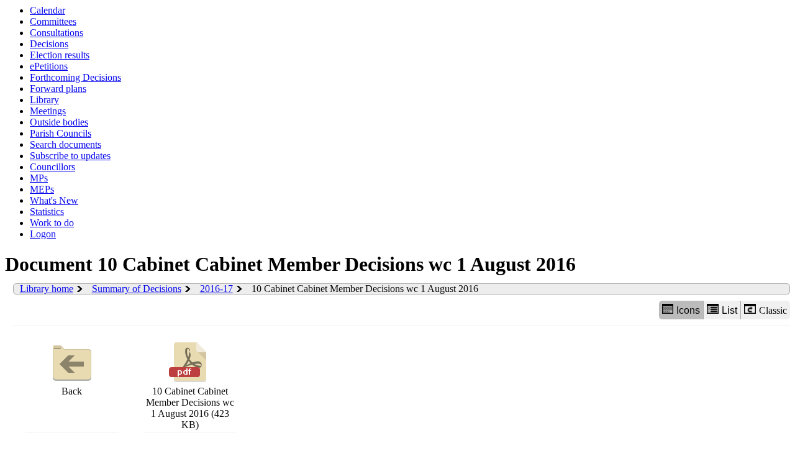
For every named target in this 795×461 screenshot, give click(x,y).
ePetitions (49, 66)
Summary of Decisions (136, 288)
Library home (46, 288)
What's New (54, 200)
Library (44, 99)
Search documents (65, 144)
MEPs (42, 189)
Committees (53, 21)
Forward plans (58, 88)
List (729, 310)
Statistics (47, 211)
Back (71, 391)
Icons (688, 310)
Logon (43, 234)
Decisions (49, 44)
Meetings (48, 111)
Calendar (47, 10)
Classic (773, 310)
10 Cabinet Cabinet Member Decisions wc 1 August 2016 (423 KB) (190, 408)
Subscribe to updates (70, 155)
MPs (39, 178)
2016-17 (216, 288)
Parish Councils (60, 133)
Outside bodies (59, 122)
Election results (59, 55)
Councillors (52, 167)
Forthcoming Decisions (75, 77)
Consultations (56, 32)
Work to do (52, 222)
